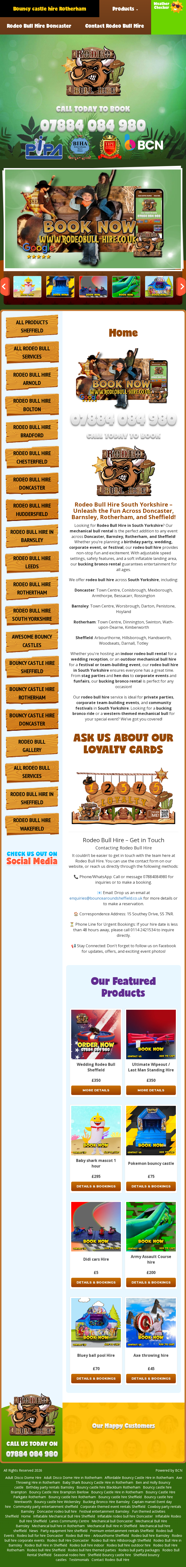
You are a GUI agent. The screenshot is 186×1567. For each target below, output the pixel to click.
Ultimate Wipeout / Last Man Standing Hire (151, 1067)
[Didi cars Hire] (93, 286)
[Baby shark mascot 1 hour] (27, 286)
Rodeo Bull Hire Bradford (32, 431)
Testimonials (79, 1559)
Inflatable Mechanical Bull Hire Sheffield (64, 1516)
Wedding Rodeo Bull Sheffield (96, 1067)
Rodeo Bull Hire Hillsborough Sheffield (121, 1540)
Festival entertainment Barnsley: (104, 1511)
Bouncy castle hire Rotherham (49, 8)
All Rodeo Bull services (32, 352)
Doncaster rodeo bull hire (57, 1511)
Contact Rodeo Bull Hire (114, 25)
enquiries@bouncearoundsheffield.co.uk (106, 898)
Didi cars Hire (96, 1259)
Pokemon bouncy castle (151, 1163)
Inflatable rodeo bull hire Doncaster (125, 1516)
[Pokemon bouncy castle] (60, 286)
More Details (96, 1090)
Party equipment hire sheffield (63, 1530)
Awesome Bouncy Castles (32, 641)
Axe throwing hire (151, 1355)
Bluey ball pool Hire (96, 1355)
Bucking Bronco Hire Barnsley (106, 1501)
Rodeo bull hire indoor (87, 1545)
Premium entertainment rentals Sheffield (122, 1530)
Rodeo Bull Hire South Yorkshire (32, 614)
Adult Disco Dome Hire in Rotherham (73, 1477)
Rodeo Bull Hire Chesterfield (32, 457)
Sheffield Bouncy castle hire (109, 1555)
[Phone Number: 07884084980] (93, 126)
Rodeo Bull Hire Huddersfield (32, 509)
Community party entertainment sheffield (45, 1506)
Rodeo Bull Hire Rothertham (32, 588)
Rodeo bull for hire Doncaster (40, 1535)
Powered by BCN (168, 1470)
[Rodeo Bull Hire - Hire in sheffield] (93, 71)
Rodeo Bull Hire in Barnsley (32, 536)
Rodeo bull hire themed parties (92, 1550)
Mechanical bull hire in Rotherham (58, 1526)
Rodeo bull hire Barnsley (150, 1535)
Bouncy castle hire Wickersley (57, 1501)
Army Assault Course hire (151, 1259)
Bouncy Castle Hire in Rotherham (117, 1492)
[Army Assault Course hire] (126, 286)
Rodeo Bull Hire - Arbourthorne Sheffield (97, 1535)
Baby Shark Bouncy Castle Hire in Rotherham (97, 1482)
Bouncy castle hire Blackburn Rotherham (108, 1487)
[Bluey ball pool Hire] (159, 286)
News (33, 1530)
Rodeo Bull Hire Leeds (32, 562)
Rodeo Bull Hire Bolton (32, 405)
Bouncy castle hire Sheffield (120, 1497)
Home (26, 1516)
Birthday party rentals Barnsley (50, 1487)
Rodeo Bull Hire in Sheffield (32, 798)
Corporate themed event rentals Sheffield (112, 1506)
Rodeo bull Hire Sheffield (46, 1550)
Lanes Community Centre (69, 1521)
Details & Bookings (96, 1186)
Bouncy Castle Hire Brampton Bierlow (59, 1492)
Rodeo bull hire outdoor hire (129, 1545)
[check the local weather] (168, 17)
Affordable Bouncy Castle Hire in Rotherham (139, 1477)
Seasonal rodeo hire (69, 1555)
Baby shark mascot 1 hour (96, 1163)
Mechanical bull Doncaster (112, 1521)
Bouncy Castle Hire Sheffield (32, 667)
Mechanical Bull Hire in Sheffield (112, 1526)
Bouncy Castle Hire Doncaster (32, 719)
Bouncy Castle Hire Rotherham (32, 693)
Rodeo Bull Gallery (32, 746)
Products (124, 8)
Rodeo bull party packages (139, 1550)
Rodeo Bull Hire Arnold (32, 379)
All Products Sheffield (32, 326)
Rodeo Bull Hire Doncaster (39, 25)
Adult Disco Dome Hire (23, 1477)
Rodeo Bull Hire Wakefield (32, 824)
